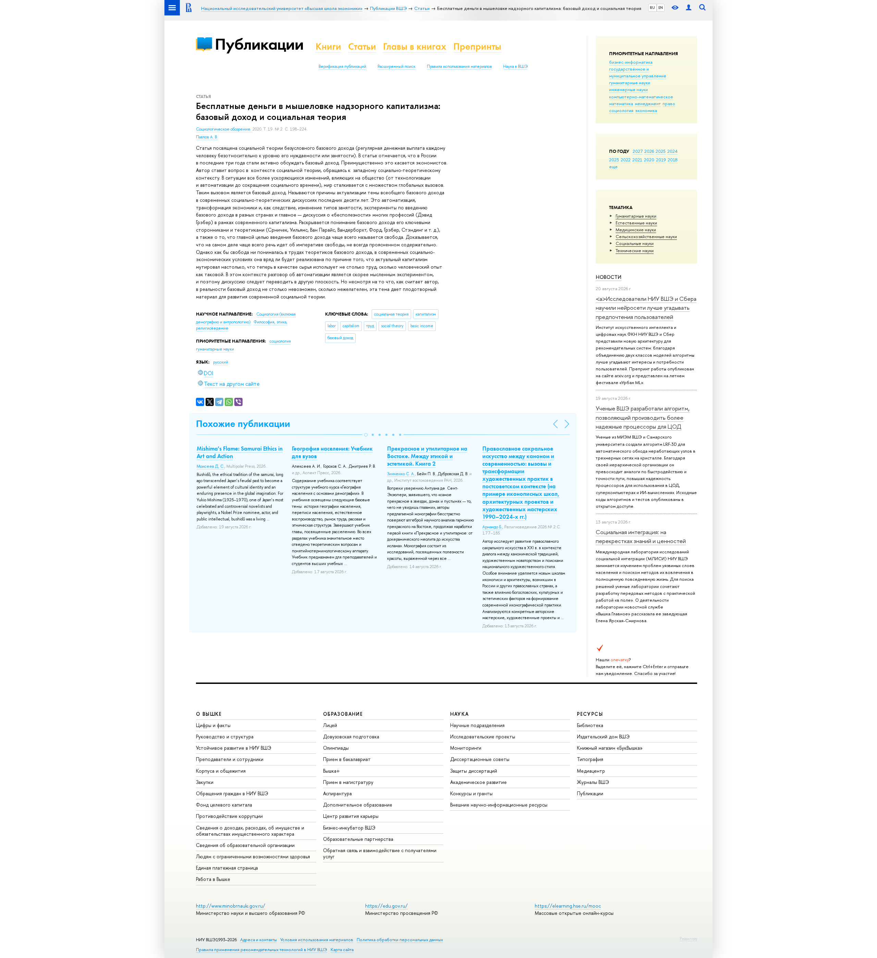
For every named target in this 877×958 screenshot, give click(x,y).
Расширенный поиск (397, 66)
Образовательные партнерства (358, 839)
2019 (661, 160)
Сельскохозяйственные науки (646, 236)
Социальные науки (635, 243)
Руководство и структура (225, 736)
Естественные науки (636, 223)
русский (220, 362)
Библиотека (590, 725)
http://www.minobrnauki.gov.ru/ (230, 905)
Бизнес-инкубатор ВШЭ (349, 827)
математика (621, 103)
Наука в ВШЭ (515, 66)
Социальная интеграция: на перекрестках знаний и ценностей (641, 536)
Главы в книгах (414, 46)
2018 (673, 160)
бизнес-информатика (631, 62)
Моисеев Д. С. (210, 466)
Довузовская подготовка (351, 736)
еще (613, 166)
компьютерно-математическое (641, 97)
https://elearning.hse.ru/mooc (568, 905)
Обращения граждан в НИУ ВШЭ (232, 793)
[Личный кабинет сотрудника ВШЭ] (688, 7)
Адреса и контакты (258, 940)
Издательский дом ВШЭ (603, 736)
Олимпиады (336, 748)
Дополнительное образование (357, 804)
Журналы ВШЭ (593, 782)
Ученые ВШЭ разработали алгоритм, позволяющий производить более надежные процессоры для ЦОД (643, 417)
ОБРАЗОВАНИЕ (343, 714)
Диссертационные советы (479, 759)
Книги (328, 46)
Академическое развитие (478, 782)
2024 (672, 151)
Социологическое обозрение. (224, 129)
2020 (649, 160)
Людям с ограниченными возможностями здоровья (253, 856)
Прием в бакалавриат (347, 759)
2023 (614, 160)
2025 (661, 151)
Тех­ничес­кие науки (635, 250)
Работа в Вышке (213, 879)
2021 (637, 160)
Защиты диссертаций (473, 770)
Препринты (477, 46)
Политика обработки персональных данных (400, 940)
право (669, 103)
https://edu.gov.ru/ (386, 905)
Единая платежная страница (227, 867)
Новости (608, 277)
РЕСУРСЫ (590, 714)
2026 (649, 151)
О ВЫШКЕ (209, 714)
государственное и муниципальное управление (637, 72)
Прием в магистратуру (348, 782)
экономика (646, 110)
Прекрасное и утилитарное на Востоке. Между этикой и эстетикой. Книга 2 (427, 456)
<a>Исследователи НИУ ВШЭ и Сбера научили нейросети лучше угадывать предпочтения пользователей (646, 308)
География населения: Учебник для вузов (332, 452)
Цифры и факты (213, 725)
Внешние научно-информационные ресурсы (498, 804)
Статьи (362, 46)
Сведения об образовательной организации (245, 845)
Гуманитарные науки (636, 216)
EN (660, 7)
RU (652, 7)
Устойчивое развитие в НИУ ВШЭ (233, 748)
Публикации (259, 44)
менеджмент (648, 103)
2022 (626, 160)
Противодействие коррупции (229, 816)
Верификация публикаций (342, 66)
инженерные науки (628, 89)
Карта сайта (342, 950)
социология (621, 110)
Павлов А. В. (207, 137)
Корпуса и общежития (221, 770)
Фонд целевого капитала (224, 804)
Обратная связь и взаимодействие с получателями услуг (379, 853)
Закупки (204, 782)
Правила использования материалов (459, 66)
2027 (638, 151)
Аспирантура (337, 793)
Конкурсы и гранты (471, 793)
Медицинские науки (636, 229)
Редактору (688, 938)
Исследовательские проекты (482, 736)
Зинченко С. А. (401, 474)
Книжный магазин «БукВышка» (610, 748)
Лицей (330, 725)
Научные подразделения (477, 725)
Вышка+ (331, 770)
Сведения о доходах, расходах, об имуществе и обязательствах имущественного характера (250, 830)
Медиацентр (591, 770)
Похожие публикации (243, 424)
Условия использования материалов (316, 940)
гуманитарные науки (629, 82)
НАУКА (459, 714)
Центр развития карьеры (351, 816)
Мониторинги (465, 748)
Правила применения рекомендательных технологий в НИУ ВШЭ (261, 950)
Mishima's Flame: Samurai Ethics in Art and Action (240, 452)
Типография (590, 759)
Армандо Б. (492, 527)
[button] (365, 434)
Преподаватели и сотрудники (229, 759)
